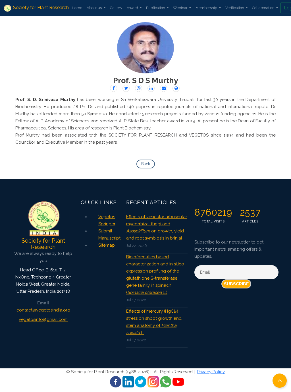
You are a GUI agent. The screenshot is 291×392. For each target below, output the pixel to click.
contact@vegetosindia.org (43, 310)
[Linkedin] (151, 88)
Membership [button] (207, 8)
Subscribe (236, 283)
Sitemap (106, 245)
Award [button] (133, 8)
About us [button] (95, 8)
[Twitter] (126, 88)
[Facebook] (113, 88)
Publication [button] (156, 8)
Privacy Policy (211, 371)
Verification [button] (235, 8)
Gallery (116, 8)
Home (77, 8)
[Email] (163, 88)
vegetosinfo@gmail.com (43, 319)
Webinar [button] (180, 8)
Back (145, 164)
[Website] (176, 88)
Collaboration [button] (263, 8)
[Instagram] (138, 88)
